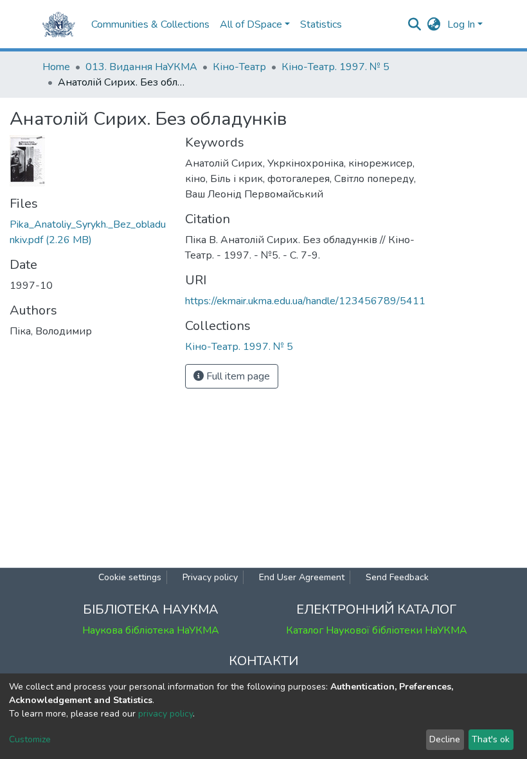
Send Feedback (397, 577)
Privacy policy (210, 577)
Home (56, 67)
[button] (434, 24)
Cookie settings (129, 577)
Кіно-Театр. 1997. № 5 (335, 67)
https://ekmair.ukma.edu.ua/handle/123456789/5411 (305, 301)
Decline (444, 739)
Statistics (321, 24)
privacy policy (165, 714)
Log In (461, 24)
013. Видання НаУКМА (141, 67)
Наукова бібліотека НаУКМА (150, 630)
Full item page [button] (237, 376)
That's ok (491, 739)
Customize (30, 739)
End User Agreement (301, 577)
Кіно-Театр (239, 67)
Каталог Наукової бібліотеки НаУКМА (376, 630)
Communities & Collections (150, 24)
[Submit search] (415, 24)
